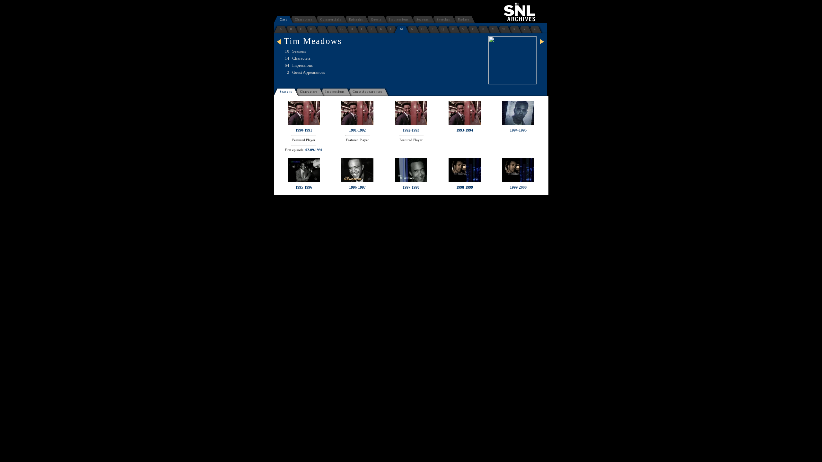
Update (463, 19)
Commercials (330, 19)
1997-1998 (411, 187)
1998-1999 (464, 187)
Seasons (422, 19)
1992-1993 (411, 130)
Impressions (399, 19)
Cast (283, 19)
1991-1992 (357, 130)
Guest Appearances (367, 91)
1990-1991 (303, 130)
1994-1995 (518, 130)
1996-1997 (357, 187)
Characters (303, 19)
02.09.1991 (314, 150)
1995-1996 (303, 187)
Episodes (356, 19)
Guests (376, 19)
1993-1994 (464, 130)
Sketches (443, 19)
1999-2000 (518, 187)
